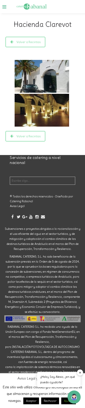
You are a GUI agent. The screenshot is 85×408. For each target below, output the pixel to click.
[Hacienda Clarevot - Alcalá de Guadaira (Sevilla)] (42, 76)
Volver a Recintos (28, 42)
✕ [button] (80, 372)
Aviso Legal (17, 206)
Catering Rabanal (21, 201)
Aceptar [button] (31, 401)
